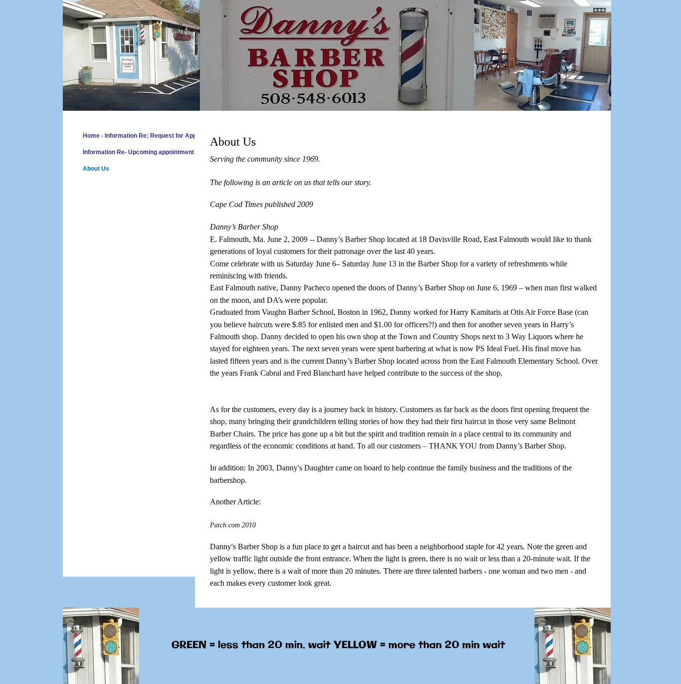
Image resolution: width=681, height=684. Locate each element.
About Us (96, 168)
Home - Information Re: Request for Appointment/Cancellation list (175, 135)
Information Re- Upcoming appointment (138, 152)
